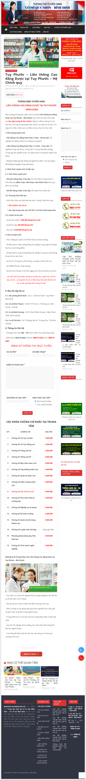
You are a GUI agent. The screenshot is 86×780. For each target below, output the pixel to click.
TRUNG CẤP (24, 27)
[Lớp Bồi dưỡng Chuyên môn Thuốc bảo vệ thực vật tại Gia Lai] (68, 274)
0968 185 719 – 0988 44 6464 (75, 728)
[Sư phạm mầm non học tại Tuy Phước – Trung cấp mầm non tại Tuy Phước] (13, 667)
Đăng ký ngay (30, 654)
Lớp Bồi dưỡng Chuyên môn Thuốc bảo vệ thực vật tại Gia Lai (59, 720)
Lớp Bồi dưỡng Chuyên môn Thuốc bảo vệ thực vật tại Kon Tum (72, 260)
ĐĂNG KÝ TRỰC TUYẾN (32, 32)
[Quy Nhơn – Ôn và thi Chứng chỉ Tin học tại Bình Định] (31, 667)
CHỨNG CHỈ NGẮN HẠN (62, 27)
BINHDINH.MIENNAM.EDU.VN (14, 707)
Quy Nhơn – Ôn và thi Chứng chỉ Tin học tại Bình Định (31, 681)
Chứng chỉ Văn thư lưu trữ (23, 491)
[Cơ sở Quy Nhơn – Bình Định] (6, 29)
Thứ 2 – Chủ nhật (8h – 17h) (75, 721)
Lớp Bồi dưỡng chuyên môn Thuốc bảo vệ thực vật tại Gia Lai (59, 729)
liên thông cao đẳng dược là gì (24, 88)
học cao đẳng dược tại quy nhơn (37, 86)
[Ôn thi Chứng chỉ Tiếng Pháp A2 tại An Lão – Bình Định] (50, 667)
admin (23, 86)
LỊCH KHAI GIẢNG (16, 32)
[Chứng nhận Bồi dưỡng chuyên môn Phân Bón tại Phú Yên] (68, 353)
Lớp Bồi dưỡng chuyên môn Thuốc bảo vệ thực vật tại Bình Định (59, 738)
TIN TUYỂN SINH (11, 71)
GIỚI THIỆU (13, 27)
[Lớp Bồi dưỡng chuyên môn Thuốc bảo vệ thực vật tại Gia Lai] (68, 294)
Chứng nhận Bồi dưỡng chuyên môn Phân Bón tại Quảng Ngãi (59, 747)
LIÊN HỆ (46, 32)
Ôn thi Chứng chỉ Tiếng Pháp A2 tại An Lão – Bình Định (50, 682)
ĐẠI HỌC (47, 27)
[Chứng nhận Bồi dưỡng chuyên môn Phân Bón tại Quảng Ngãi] (68, 333)
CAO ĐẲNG (36, 27)
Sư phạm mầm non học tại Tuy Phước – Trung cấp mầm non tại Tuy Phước (13, 682)
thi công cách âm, (67, 462)
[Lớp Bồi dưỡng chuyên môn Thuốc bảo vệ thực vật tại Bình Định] (68, 314)
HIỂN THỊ (19, 95)
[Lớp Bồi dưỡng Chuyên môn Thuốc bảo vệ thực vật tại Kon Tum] (71, 242)
